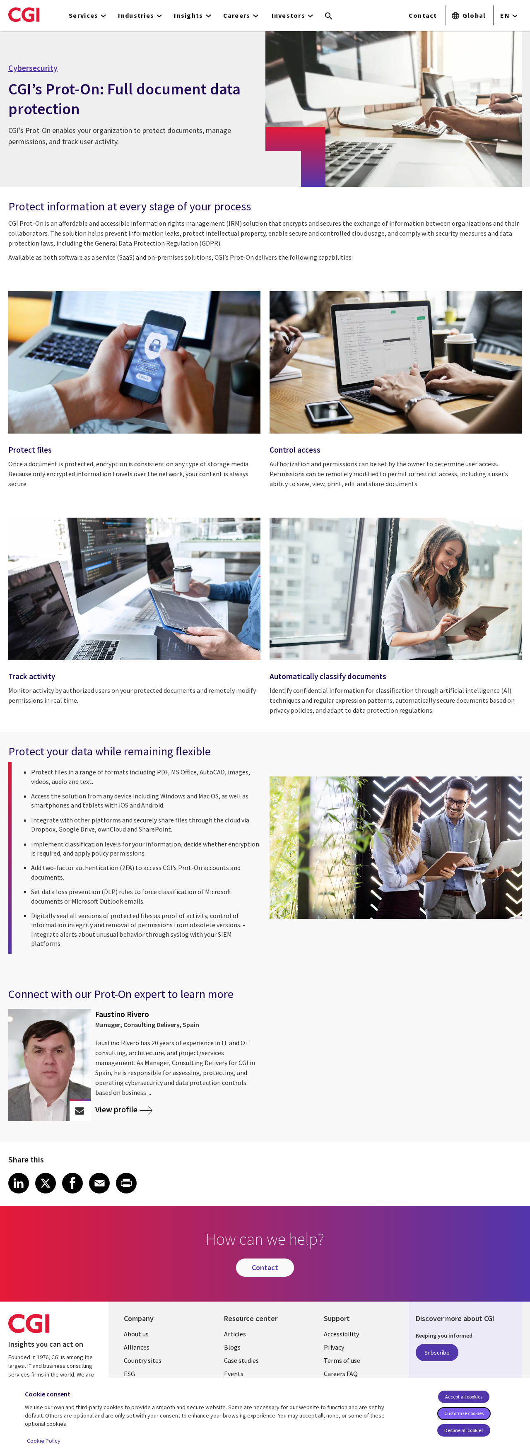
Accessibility (341, 1334)
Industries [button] (136, 15)
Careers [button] (237, 15)
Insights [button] (188, 15)
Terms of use (342, 1360)
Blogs (232, 1347)
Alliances (136, 1347)
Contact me (79, 1111)
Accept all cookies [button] (463, 1397)
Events (233, 1373)
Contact (423, 15)
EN (505, 15)
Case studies (241, 1360)
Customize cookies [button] (464, 1413)
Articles (235, 1334)
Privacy (334, 1347)
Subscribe (437, 1352)
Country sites (142, 1360)
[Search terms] (328, 16)
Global (474, 15)
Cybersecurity (33, 68)
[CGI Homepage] (23, 14)
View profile (116, 1109)
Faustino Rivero (122, 1014)
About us (136, 1334)
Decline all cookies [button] (463, 1430)
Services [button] (83, 15)
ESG (129, 1373)
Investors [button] (289, 15)
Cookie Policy (43, 1440)
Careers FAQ (341, 1373)
